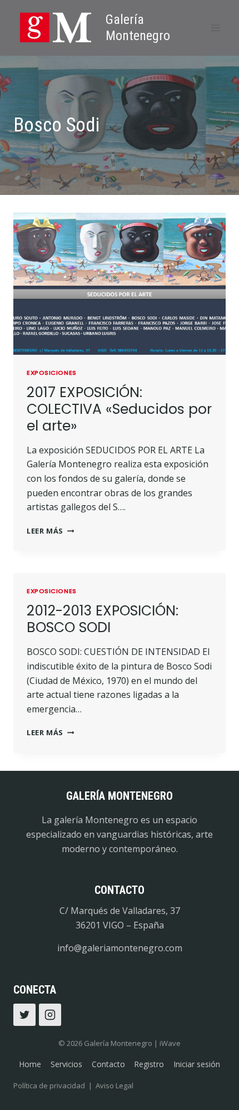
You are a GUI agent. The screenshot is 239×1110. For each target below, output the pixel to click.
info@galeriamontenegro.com (119, 948)
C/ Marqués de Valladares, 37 (119, 910)
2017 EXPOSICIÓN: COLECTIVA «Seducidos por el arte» (119, 409)
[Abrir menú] (215, 27)
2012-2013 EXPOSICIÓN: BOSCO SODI (102, 619)
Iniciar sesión (196, 1064)
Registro (149, 1064)
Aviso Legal (114, 1085)
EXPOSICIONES (52, 372)
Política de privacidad (49, 1085)
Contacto (108, 1064)
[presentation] (119, 284)
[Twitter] (24, 1015)
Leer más (50, 531)
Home (30, 1064)
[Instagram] (50, 1015)
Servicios (66, 1064)
